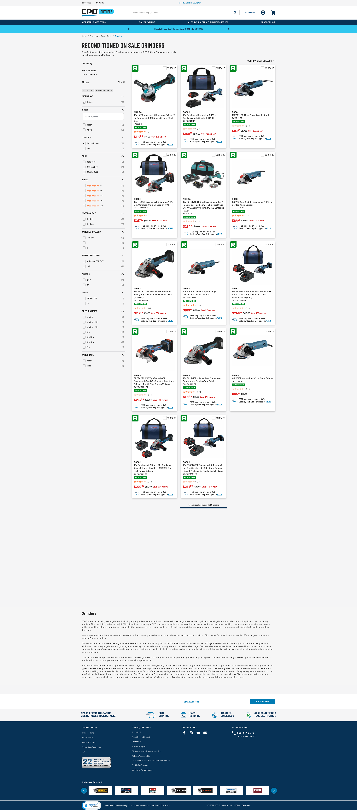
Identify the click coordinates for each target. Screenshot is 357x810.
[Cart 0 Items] (273, 12)
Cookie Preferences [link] (140, 765)
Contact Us (136, 741)
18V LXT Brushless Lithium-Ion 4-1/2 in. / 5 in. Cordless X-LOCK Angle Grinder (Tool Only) (154, 118)
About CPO (136, 732)
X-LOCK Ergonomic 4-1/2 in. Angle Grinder (252, 378)
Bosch (186, 112)
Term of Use (107, 805)
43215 (170, 144)
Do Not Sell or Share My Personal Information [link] (151, 760)
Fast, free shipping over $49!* (189, 3)
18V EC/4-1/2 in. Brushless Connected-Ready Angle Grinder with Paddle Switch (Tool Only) (153, 294)
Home (84, 36)
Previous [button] (128, 29)
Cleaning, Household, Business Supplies (208, 22)
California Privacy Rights (142, 770)
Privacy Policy (121, 805)
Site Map (166, 805)
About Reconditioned (141, 737)
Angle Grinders (89, 70)
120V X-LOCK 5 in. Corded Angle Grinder (251, 115)
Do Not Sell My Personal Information (145, 805)
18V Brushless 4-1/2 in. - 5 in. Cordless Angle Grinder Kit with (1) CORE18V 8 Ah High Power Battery (153, 468)
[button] (103, 96)
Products (94, 36)
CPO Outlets (100, 3)
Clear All (121, 82)
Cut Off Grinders (89, 74)
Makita (138, 112)
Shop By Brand (268, 22)
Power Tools (106, 36)
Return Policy (87, 737)
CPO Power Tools (86, 3)
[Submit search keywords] (235, 12)
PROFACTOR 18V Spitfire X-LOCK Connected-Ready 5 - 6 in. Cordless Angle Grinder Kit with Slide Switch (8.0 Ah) (154, 381)
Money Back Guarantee (91, 747)
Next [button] (228, 29)
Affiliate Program (139, 746)
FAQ (83, 752)
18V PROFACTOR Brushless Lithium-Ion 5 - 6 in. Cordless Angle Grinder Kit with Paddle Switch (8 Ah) (252, 294)
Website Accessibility (141, 756)
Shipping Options (89, 742)
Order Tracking (88, 733)
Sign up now (263, 701)
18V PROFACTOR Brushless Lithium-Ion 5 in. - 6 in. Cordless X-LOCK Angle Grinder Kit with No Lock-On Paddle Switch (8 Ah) (203, 468)
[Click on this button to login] (263, 12)
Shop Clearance (147, 22)
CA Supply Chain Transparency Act (146, 751)
